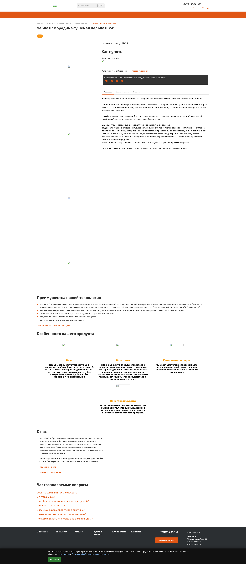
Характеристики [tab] (122, 92)
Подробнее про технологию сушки (54, 325)
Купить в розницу (98, 533)
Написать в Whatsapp (201, 8)
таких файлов (64, 554)
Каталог (79, 532)
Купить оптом (119, 532)
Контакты (136, 532)
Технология (61, 532)
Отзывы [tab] (136, 92)
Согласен (54, 559)
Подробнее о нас (47, 467)
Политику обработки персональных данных (91, 554)
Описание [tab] (108, 92)
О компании (42, 532)
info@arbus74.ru (193, 532)
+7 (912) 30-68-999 (192, 4)
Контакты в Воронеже (50, 472)
